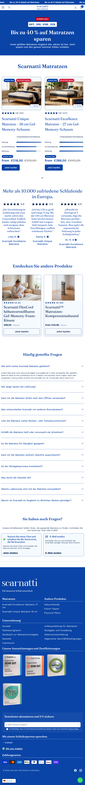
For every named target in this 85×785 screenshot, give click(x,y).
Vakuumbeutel (52, 604)
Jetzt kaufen (11, 167)
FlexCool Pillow (52, 613)
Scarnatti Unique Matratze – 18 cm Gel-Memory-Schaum (19, 124)
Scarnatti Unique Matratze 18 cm (19, 611)
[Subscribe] (78, 724)
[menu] (3, 7)
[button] (9, 781)
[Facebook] (75, 770)
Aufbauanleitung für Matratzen (60, 626)
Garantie (6, 638)
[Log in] (75, 7)
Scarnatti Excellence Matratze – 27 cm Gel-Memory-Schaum (62, 124)
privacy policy (74, 729)
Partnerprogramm (11, 630)
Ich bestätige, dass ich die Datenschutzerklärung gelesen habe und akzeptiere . (44, 729)
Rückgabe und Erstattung (58, 630)
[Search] (9, 7)
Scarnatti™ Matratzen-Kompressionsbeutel (62, 311)
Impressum (8, 643)
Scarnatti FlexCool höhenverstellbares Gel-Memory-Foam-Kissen (20, 313)
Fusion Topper (51, 608)
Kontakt (6, 626)
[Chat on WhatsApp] (80, 780)
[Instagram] (80, 770)
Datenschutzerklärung (56, 634)
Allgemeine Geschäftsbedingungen (63, 638)
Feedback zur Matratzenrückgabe (20, 634)
